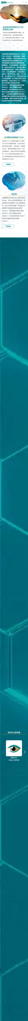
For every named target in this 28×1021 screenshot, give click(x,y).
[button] (26, 2)
